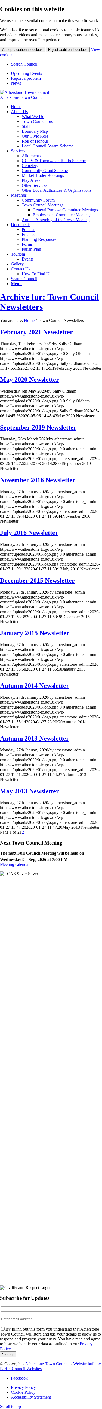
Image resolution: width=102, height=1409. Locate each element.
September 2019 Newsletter (38, 427)
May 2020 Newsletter (29, 379)
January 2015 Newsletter (34, 633)
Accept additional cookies (22, 50)
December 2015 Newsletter (37, 580)
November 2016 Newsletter (37, 480)
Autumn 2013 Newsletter (34, 738)
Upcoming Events (26, 73)
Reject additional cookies (68, 50)
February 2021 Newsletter (36, 332)
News (16, 83)
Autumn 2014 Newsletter (34, 685)
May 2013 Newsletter (29, 791)
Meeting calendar (15, 864)
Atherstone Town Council (22, 97)
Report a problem (26, 78)
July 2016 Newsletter (29, 532)
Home (29, 320)
